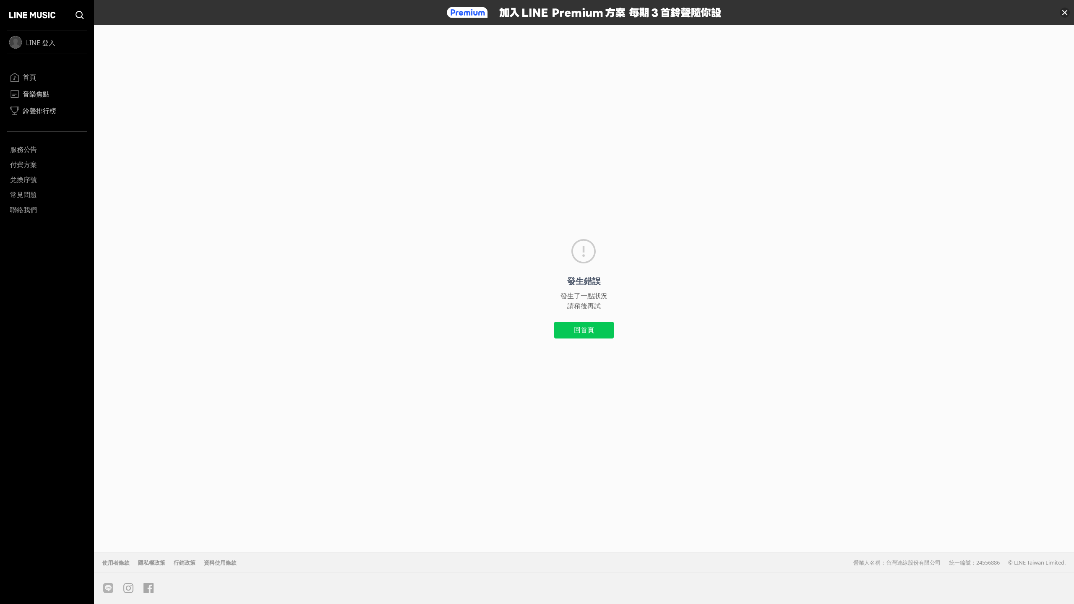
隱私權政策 (151, 562)
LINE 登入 (40, 42)
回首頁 (584, 329)
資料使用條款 (220, 562)
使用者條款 (116, 562)
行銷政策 (185, 562)
